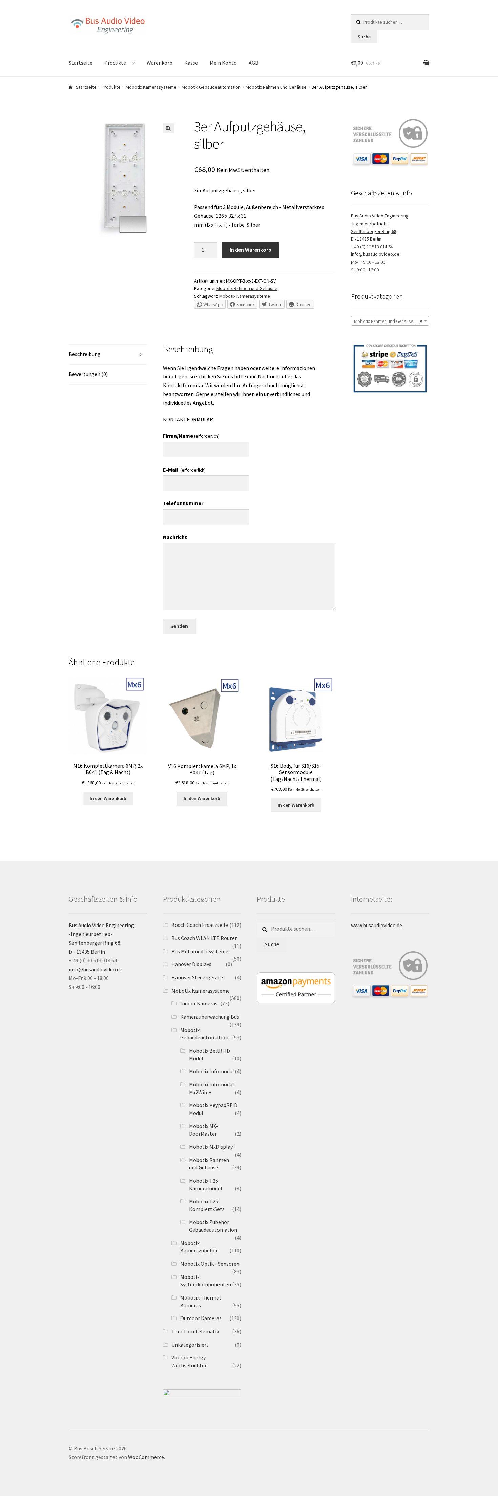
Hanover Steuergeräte (197, 977)
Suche (364, 37)
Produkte (115, 62)
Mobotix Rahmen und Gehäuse (276, 87)
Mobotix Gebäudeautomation (211, 87)
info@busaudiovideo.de (375, 254)
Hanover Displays (191, 964)
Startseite (80, 62)
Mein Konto (223, 62)
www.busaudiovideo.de (376, 925)
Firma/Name (191, 435)
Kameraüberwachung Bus (209, 1016)
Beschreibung (85, 354)
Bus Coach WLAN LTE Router (204, 938)
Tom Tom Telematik (195, 1331)
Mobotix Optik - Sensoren (210, 1263)
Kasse (191, 62)
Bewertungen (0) (88, 374)
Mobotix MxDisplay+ (212, 1146)
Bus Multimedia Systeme (199, 951)
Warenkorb (159, 62)
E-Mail (184, 469)
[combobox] (390, 321)
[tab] (108, 355)
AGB (253, 62)
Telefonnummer (183, 503)
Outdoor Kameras (201, 1318)
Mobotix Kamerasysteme (151, 87)
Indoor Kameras (198, 1003)
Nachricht (175, 537)
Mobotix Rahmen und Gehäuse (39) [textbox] (388, 321)
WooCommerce (146, 1457)
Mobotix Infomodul (211, 1071)
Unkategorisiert (190, 1344)
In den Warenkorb (250, 249)
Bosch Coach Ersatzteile (199, 924)
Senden (179, 626)
